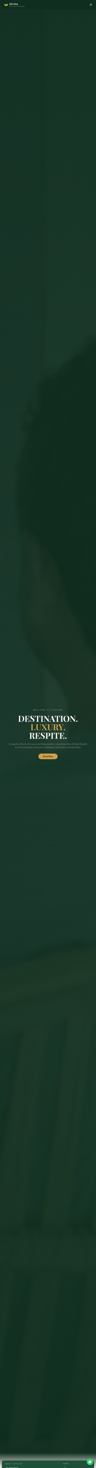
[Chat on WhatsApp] (90, 1462)
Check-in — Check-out (13, 1464)
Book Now (48, 756)
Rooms (66, 1463)
